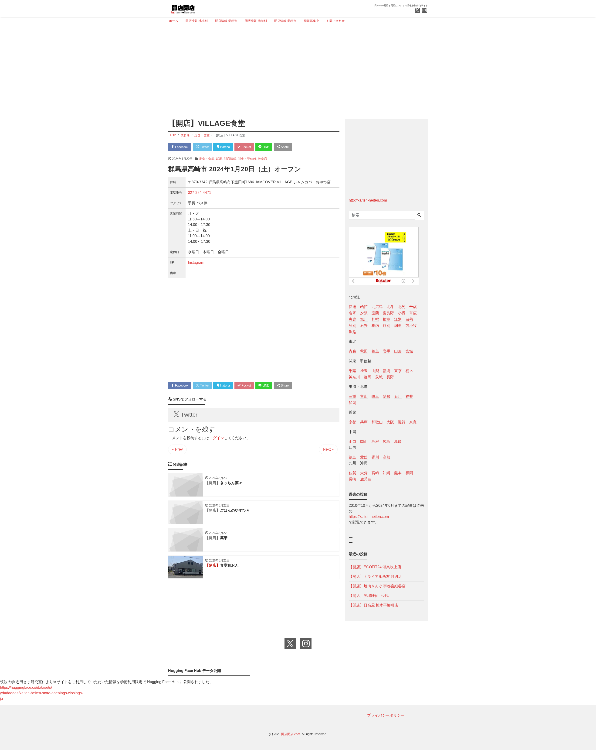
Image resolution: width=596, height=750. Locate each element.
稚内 (375, 326)
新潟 (386, 371)
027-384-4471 (199, 193)
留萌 (409, 319)
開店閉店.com (290, 734)
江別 (398, 319)
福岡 (409, 473)
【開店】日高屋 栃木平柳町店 (373, 605)
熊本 (398, 473)
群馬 (219, 159)
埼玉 (364, 371)
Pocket (245, 147)
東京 (398, 371)
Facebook (181, 147)
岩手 (386, 351)
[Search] (419, 215)
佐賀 (352, 473)
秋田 (364, 351)
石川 (398, 396)
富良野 (388, 313)
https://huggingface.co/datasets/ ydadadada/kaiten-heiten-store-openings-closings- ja (41, 693)
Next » (328, 449)
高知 (386, 457)
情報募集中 (311, 21)
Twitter (204, 147)
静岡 (352, 403)
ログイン (216, 438)
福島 (375, 351)
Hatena (224, 147)
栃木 (409, 371)
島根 (375, 442)
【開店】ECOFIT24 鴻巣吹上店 (375, 567)
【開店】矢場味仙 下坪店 (370, 596)
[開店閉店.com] (200, 8)
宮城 (409, 351)
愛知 (386, 396)
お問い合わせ (335, 21)
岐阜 (375, 396)
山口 (352, 442)
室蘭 (375, 313)
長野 (390, 377)
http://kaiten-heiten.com (368, 200)
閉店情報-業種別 (285, 21)
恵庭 (352, 319)
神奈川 (354, 377)
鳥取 (398, 442)
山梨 (375, 371)
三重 (352, 396)
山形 (398, 351)
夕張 (364, 313)
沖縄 (386, 473)
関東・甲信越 (247, 159)
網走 (398, 326)
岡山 (364, 442)
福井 (409, 396)
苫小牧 (411, 326)
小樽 (401, 313)
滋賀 (401, 422)
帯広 (413, 313)
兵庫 (364, 422)
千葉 (352, 371)
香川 (375, 457)
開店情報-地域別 (197, 21)
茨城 (379, 377)
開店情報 (230, 159)
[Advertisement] (296, 69)
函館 (364, 307)
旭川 (364, 319)
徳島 (352, 457)
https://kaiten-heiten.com (369, 517)
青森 (352, 351)
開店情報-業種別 (226, 21)
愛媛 (364, 457)
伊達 (352, 307)
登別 (352, 326)
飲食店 (262, 159)
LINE (265, 147)
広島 (386, 442)
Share (284, 147)
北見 (401, 307)
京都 (352, 422)
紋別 (386, 326)
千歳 (413, 307)
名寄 (352, 313)
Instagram (196, 262)
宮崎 (375, 473)
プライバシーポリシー (385, 715)
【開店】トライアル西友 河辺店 (375, 577)
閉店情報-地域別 (256, 21)
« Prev (177, 449)
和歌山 (377, 422)
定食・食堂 (206, 159)
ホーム (173, 21)
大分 (364, 473)
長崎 (352, 479)
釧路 (352, 332)
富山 (364, 396)
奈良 (413, 422)
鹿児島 (365, 479)
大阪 (390, 422)
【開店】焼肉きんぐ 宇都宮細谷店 (377, 586)
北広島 (377, 307)
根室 (386, 319)
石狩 (364, 326)
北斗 (390, 307)
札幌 (375, 319)
